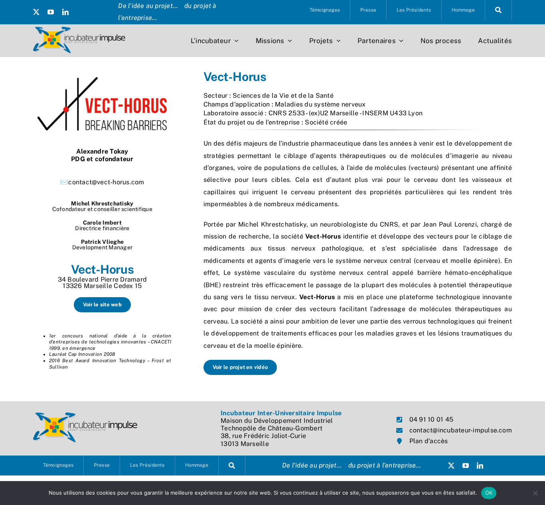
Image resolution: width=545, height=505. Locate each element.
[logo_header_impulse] (79, 30)
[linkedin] (65, 12)
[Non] (535, 493)
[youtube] (50, 12)
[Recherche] (498, 10)
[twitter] (36, 12)
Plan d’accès (428, 441)
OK (489, 492)
